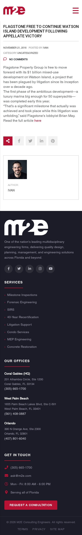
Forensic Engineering (22, 302)
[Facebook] (8, 269)
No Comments (18, 59)
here (37, 120)
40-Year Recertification (23, 317)
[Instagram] (40, 269)
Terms (22, 529)
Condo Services (18, 332)
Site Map (57, 529)
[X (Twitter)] (19, 269)
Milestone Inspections (22, 295)
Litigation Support (19, 324)
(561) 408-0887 (15, 413)
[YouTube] (50, 269)
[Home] (14, 10)
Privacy (39, 529)
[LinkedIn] (29, 269)
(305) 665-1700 (15, 388)
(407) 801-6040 (15, 438)
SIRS (10, 309)
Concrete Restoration (22, 346)
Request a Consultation (31, 505)
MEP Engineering (19, 339)
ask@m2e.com (20, 475)
